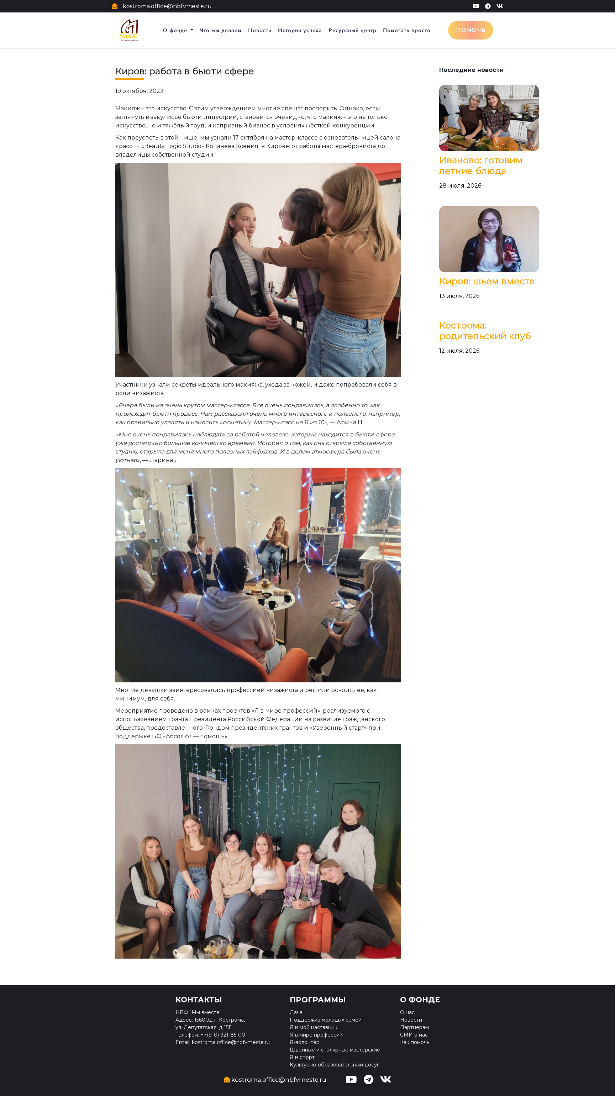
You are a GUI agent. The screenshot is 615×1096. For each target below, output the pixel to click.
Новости (260, 30)
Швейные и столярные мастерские (335, 1050)
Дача (296, 1012)
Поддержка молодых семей (326, 1020)
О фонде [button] (176, 30)
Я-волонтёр (305, 1042)
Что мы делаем (221, 30)
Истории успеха (300, 30)
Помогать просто (407, 30)
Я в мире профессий (316, 1035)
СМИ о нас (414, 1035)
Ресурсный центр (352, 30)
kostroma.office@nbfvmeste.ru (167, 6)
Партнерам (414, 1027)
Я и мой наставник (313, 1027)
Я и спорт (302, 1057)
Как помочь (414, 1042)
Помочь (470, 30)
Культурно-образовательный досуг (334, 1064)
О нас (407, 1012)
